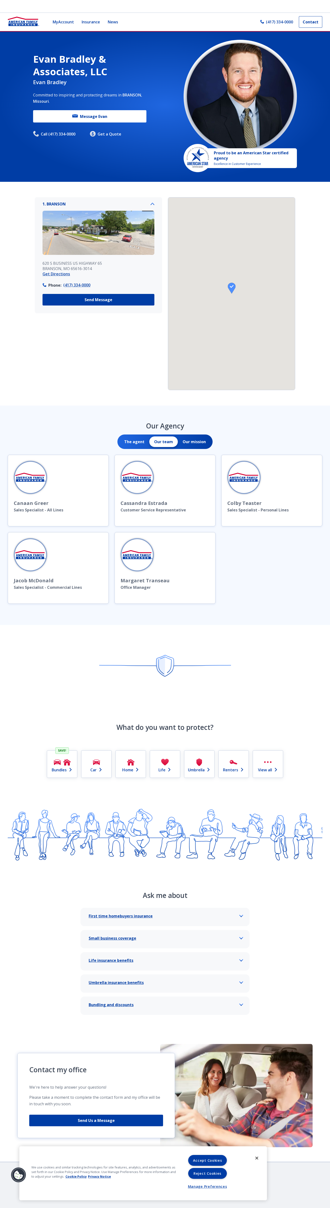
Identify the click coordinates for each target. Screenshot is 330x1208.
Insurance (91, 22)
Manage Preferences (207, 1186)
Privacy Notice (99, 1176)
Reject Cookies (207, 1173)
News (113, 22)
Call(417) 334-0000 (58, 134)
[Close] (256, 1158)
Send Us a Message (96, 1120)
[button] (232, 288)
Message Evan (93, 116)
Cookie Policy (76, 1176)
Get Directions (56, 274)
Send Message (98, 299)
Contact (310, 22)
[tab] (134, 441)
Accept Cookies (207, 1160)
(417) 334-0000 (279, 22)
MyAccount (63, 22)
